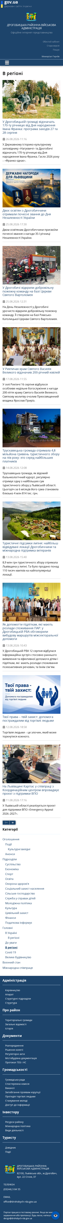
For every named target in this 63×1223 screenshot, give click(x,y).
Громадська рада (15, 1079)
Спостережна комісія (17, 1083)
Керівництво (12, 990)
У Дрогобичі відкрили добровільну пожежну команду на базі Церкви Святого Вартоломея (28, 291)
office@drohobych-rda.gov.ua (20, 1201)
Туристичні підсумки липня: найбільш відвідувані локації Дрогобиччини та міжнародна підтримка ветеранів (30, 546)
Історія (9, 1028)
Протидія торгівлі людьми (20, 1096)
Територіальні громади (18, 1020)
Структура (11, 1002)
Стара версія (53, 45)
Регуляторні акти (15, 1054)
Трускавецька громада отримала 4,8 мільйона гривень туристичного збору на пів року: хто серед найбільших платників (31, 455)
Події (8, 1151)
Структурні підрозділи (18, 998)
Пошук (56, 49)
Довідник (10, 1147)
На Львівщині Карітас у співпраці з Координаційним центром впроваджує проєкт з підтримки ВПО (31, 789)
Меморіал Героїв (50, 56)
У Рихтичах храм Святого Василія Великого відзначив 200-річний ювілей (31, 371)
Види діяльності (14, 1130)
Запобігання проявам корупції (22, 1092)
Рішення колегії (14, 1049)
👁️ (55, 1215)
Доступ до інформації (17, 1104)
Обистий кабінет (51, 41)
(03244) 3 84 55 (12, 1189)
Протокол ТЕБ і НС (15, 1062)
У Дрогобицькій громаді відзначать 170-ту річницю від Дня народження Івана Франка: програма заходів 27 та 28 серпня (30, 127)
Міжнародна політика (17, 1126)
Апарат (9, 994)
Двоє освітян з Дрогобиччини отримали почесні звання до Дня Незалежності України (27, 214)
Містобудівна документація (21, 1058)
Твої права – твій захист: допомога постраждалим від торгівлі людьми (28, 718)
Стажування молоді (16, 1100)
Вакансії (10, 1088)
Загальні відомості (16, 1024)
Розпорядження (14, 1045)
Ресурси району (14, 1122)
